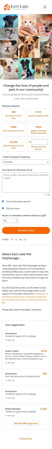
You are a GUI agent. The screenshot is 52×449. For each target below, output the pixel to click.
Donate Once (26, 230)
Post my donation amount (18, 201)
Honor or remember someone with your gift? (24, 215)
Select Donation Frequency (17, 157)
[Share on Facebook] (12, 239)
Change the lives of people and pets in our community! (26, 87)
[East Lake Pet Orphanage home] (16, 7)
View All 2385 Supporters (26, 423)
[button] (45, 6)
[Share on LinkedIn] (21, 239)
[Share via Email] (25, 239)
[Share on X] (16, 239)
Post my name (12, 208)
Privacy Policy (26, 438)
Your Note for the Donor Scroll (17, 170)
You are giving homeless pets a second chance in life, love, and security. (26, 96)
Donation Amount (11, 106)
